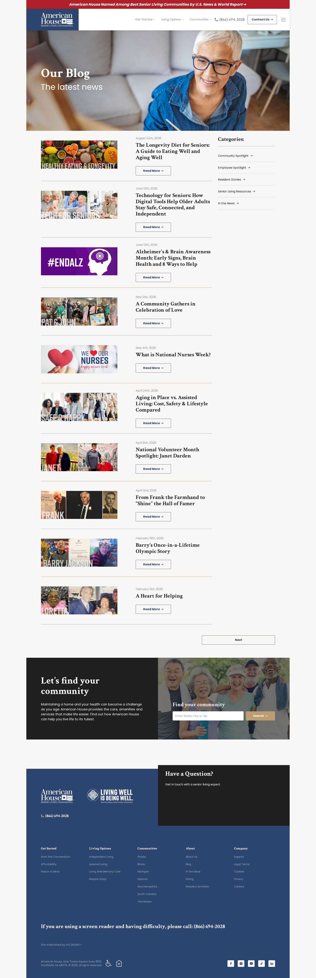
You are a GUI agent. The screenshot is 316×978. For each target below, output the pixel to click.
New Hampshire (147, 886)
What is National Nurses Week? (173, 354)
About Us (191, 857)
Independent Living (101, 857)
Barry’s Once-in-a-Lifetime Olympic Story (168, 548)
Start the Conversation (55, 857)
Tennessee (145, 901)
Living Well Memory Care (105, 871)
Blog (188, 864)
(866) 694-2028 (209, 926)
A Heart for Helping (159, 596)
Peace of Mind (50, 871)
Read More (151, 171)
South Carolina (147, 894)
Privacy (238, 879)
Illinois (141, 864)
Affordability (49, 864)
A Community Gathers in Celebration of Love (165, 307)
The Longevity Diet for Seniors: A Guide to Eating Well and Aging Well (173, 151)
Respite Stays (97, 879)
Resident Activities (197, 886)
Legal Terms (242, 864)
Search (258, 716)
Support (239, 857)
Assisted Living (98, 864)
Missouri (143, 879)
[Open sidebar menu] (283, 19)
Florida (142, 857)
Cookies (239, 871)
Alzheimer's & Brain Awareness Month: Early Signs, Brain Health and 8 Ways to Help (173, 258)
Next (238, 640)
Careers (239, 886)
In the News (193, 871)
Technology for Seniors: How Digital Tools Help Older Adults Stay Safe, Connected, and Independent (173, 205)
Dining (190, 879)
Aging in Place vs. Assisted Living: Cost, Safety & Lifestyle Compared (172, 404)
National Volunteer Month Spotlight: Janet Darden (167, 452)
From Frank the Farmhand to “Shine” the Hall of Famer (170, 500)
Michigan (143, 871)
